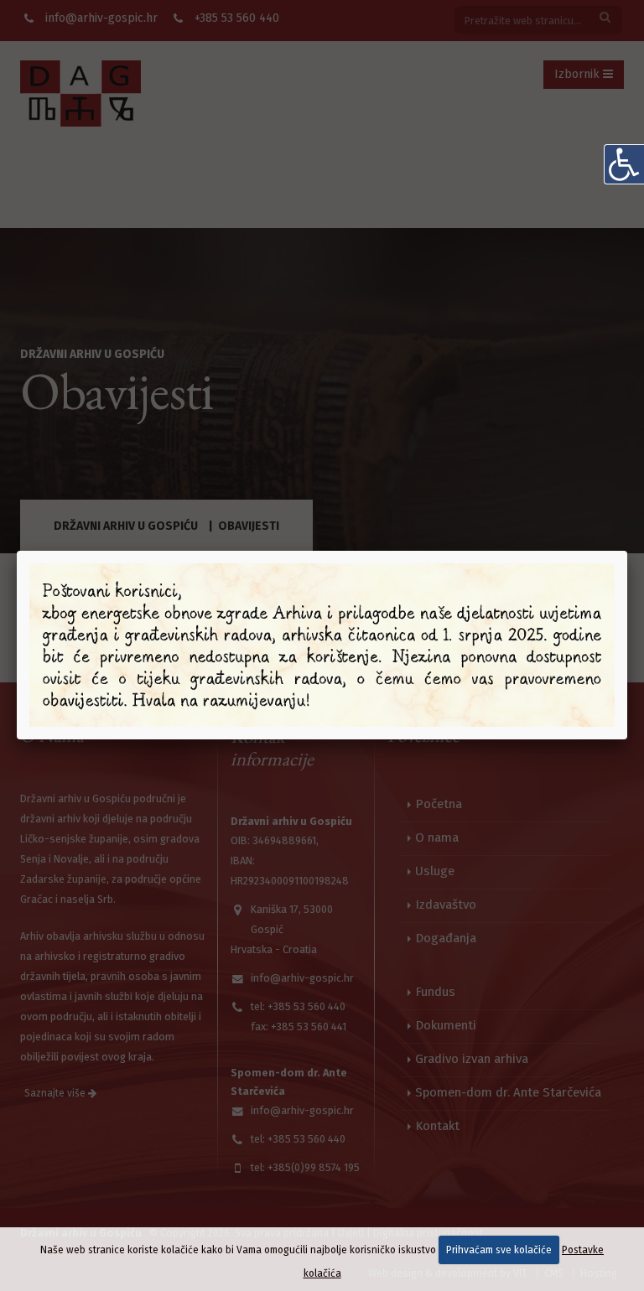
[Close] (627, 551)
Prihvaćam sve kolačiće (499, 1250)
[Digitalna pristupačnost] (624, 164)
